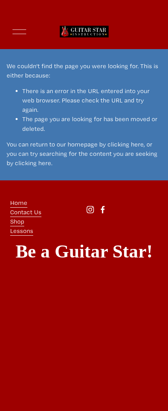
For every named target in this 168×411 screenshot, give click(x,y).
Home (18, 202)
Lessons (21, 231)
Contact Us (25, 212)
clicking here (125, 144)
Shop (17, 221)
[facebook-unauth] (103, 209)
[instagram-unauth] (90, 209)
